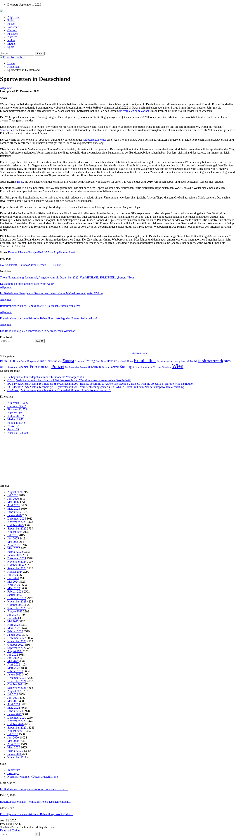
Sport (10, 46)
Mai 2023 (13, 621)
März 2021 (13, 707)
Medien (11, 43)
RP (89, 366)
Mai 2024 (13, 581)
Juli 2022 (12, 654)
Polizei (11, 23)
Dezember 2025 (16, 518)
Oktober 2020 (15, 724)
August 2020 (14, 730)
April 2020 (13, 744)
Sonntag (126, 367)
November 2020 (16, 720)
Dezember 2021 (16, 677)
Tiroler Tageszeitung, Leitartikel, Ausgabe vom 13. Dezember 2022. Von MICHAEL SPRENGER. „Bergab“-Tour (67, 277)
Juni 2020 (13, 737)
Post (67, 367)
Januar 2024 (14, 594)
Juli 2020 (12, 734)
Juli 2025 (12, 535)
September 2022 (16, 647)
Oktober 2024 (15, 565)
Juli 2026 (12, 495)
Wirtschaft (13, 27)
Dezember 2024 (16, 558)
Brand (23, 361)
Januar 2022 (14, 674)
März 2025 (13, 548)
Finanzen (12, 33)
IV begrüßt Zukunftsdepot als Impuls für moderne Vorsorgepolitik (45, 377)
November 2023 (16, 601)
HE (115, 361)
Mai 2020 (13, 740)
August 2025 (14, 531)
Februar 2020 (15, 750)
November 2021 (16, 681)
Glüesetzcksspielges (94, 139)
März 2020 (13, 747)
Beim (3, 361)
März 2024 (13, 588)
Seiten (105, 366)
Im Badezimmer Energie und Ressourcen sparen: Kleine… (34, 789)
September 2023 (16, 608)
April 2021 (13, 704)
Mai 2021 (13, 701)
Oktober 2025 (15, 525)
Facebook (5, 830)
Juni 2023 (13, 618)
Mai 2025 (13, 541)
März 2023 (13, 628)
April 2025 (13, 545)
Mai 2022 (13, 661)
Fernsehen (79, 361)
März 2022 (13, 667)
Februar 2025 (15, 551)
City (60, 361)
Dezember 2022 (16, 638)
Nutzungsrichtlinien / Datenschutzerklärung (32, 776)
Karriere (12, 37)
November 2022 (16, 641)
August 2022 (14, 651)
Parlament (23, 366)
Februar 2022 (15, 671)
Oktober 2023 (15, 604)
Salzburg (96, 366)
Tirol (158, 366)
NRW (227, 361)
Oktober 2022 (15, 644)
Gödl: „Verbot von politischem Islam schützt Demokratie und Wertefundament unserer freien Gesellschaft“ (69, 380)
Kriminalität (145, 360)
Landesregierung (173, 361)
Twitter (16, 830)
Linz (183, 361)
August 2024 (14, 571)
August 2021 (14, 691)
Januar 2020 (14, 754)
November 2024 (16, 561)
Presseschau (74, 367)
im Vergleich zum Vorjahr (134, 110)
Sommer (114, 367)
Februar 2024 (15, 591)
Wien (177, 366)
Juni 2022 (13, 657)
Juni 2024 (13, 578)
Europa (68, 360)
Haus (110, 361)
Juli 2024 (12, 575)
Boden (16, 361)
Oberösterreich (8, 366)
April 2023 (13, 624)
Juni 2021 (13, 697)
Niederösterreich (210, 361)
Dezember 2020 (16, 717)
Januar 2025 (14, 555)
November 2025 (16, 521)
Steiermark (146, 366)
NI (195, 361)
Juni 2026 (13, 498)
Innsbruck (122, 361)
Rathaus (83, 367)
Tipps (20, 181)
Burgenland (33, 361)
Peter (33, 367)
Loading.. (13, 773)
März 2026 (13, 508)
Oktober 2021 (15, 684)
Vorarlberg (166, 367)
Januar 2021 (14, 714)
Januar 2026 (14, 515)
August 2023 (14, 611)
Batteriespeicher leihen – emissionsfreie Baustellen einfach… (35, 801)
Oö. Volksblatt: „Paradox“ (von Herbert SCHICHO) (30, 265)
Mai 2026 (13, 502)
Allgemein (13, 17)
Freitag (89, 361)
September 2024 (16, 568)
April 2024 (13, 584)
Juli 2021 (12, 694)
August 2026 (14, 492)
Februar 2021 (15, 711)
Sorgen (136, 367)
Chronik (12, 30)
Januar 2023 (14, 634)
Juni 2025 (13, 538)
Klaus (130, 361)
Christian (51, 361)
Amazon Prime (140, 353)
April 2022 (13, 664)
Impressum (13, 769)
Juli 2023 (12, 614)
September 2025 (16, 528)
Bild (10, 361)
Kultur (11, 40)
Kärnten (161, 361)
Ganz (98, 361)
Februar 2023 (15, 631)
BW (42, 361)
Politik (11, 20)
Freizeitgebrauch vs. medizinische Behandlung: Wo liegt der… (36, 814)
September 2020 (16, 727)
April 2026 (13, 505)
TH (154, 367)
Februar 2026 (15, 511)
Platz (41, 367)
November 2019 (16, 757)
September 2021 (16, 687)
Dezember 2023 (16, 598)
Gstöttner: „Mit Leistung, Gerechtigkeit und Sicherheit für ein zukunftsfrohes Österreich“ (59, 390)
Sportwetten (7, 130)
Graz (103, 361)
